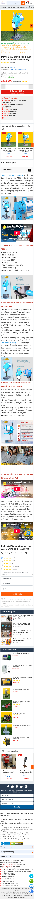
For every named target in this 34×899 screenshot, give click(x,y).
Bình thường (15, 566)
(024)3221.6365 (7, 106)
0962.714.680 (19, 104)
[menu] (29, 170)
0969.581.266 (12, 113)
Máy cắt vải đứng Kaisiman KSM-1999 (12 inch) (25, 772)
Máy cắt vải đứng (20, 69)
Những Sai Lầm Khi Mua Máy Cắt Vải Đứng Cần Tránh (23, 616)
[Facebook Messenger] (31, 886)
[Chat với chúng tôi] (31, 891)
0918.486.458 (11, 104)
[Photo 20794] (17, 25)
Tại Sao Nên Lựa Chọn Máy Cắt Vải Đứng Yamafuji (22, 639)
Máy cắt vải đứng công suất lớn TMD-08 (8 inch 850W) (8, 150)
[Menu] (32, 3)
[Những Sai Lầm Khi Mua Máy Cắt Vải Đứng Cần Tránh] (6, 618)
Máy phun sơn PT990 (18, 713)
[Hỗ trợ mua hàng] (31, 881)
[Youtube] (12, 786)
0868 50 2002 (14, 885)
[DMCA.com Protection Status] (16, 843)
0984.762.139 (12, 115)
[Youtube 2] (17, 786)
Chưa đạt (14, 569)
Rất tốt (13, 560)
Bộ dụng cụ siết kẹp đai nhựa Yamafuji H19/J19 (21, 701)
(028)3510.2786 (7, 102)
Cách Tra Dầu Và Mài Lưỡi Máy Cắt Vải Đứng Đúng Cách (22, 631)
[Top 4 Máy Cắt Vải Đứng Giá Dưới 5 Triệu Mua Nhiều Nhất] (6, 626)
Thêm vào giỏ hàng (17, 92)
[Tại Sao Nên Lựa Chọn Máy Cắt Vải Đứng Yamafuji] (6, 641)
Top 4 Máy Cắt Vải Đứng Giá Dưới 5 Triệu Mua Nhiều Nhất (21, 623)
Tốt (12, 563)
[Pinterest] (26, 786)
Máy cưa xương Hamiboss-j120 (21, 725)
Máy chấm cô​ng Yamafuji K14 (21, 653)
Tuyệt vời (14, 558)
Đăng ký (17, 807)
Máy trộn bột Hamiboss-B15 (20, 689)
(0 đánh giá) (12, 62)
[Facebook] (7, 786)
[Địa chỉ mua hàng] (31, 876)
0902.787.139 (14, 100)
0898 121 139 (14, 883)
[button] (32, 847)
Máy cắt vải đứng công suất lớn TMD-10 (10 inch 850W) (25, 150)
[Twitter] (21, 786)
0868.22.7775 (13, 110)
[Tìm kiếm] (23, 3)
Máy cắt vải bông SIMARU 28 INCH (8, 771)
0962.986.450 (12, 108)
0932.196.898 (22, 100)
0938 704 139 (10, 881)
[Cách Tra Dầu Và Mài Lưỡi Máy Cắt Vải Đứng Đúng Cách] (6, 633)
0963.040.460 (13, 111)
